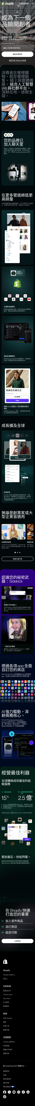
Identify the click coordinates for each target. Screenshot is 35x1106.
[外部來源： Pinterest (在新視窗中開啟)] (4, 1096)
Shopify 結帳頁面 (8, 804)
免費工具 (6, 1026)
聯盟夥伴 (6, 1006)
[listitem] (17, 921)
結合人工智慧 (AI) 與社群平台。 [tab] (17, 86)
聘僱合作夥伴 (7, 1050)
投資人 (5, 979)
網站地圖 (6, 1083)
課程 (4, 1022)
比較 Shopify (7, 1018)
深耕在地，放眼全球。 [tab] (17, 94)
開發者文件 (7, 991)
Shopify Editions (9, 975)
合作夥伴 (6, 1002)
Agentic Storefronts (21, 152)
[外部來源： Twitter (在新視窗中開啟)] (9, 1092)
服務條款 (6, 1071)
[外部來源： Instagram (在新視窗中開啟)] (18, 1092)
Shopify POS (11, 359)
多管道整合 (10, 309)
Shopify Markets (11, 498)
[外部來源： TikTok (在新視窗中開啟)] (23, 1092)
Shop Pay (20, 804)
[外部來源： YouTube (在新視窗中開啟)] (14, 1092)
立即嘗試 (17, 941)
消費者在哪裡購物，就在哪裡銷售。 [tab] (15, 76)
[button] (32, 3)
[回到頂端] (5, 961)
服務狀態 (6, 1053)
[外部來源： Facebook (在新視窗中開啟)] (4, 1092)
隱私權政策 (7, 1079)
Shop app (11, 411)
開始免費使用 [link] (17, 54)
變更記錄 (6, 1030)
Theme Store (7, 995)
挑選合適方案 (17, 559)
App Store (6, 998)
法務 (4, 1075)
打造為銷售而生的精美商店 (10, 203)
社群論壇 (6, 1046)
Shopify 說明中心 (9, 1042)
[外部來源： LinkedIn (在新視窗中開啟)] (28, 1092)
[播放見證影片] (17, 630)
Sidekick (9, 607)
